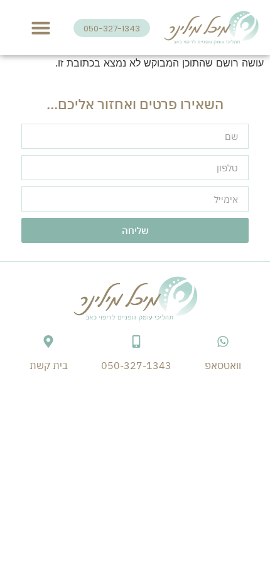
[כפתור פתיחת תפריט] (41, 28)
